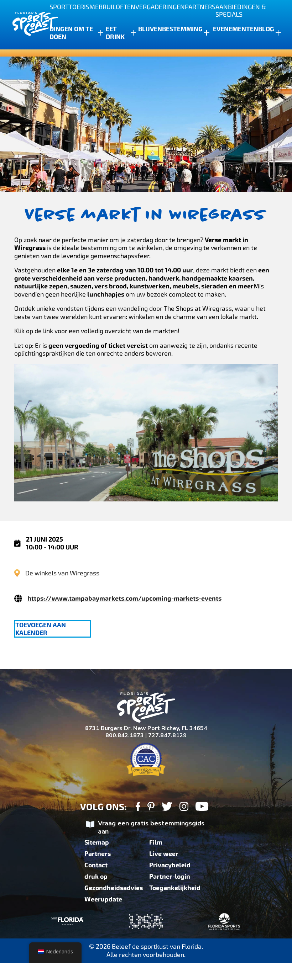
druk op (96, 876)
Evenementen (235, 29)
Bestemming (182, 29)
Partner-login (169, 876)
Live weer (163, 854)
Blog (266, 29)
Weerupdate (103, 899)
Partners (200, 7)
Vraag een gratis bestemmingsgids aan (151, 827)
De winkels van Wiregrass (62, 573)
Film (155, 842)
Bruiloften (117, 7)
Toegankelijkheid (174, 888)
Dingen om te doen (71, 33)
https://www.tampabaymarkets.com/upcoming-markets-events (124, 598)
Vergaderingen (160, 7)
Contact (96, 865)
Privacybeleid (170, 865)
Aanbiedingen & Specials (240, 10)
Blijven (150, 29)
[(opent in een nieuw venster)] (138, 807)
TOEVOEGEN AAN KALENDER (40, 629)
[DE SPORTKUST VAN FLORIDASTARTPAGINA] (28, 25)
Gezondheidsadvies (113, 888)
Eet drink (115, 33)
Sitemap (96, 842)
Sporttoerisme (74, 7)
